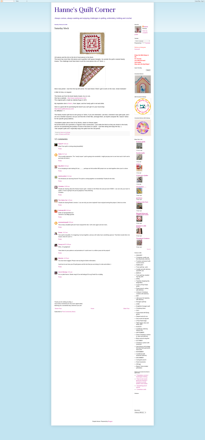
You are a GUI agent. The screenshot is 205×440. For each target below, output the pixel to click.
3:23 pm (66, 166)
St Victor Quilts (140, 141)
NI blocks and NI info (64, 134)
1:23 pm (70, 200)
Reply (60, 148)
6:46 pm (68, 210)
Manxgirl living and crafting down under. (142, 214)
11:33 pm (66, 258)
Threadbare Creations (143, 238)
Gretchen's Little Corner (141, 226)
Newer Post (58, 308)
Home (92, 308)
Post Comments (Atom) (68, 311)
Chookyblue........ (141, 186)
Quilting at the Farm (142, 202)
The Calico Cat (62, 200)
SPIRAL (138, 164)
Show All (149, 249)
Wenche (60, 258)
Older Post (126, 308)
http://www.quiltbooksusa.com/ (64, 109)
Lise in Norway (62, 272)
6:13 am (65, 232)
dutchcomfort (62, 176)
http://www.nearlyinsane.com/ (77, 98)
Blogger (110, 421)
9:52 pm (71, 222)
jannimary (139, 198)
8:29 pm (68, 244)
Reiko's (70, 103)
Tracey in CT (62, 244)
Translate (147, 43)
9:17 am (64, 154)
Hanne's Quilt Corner (84, 9)
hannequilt (137, 49)
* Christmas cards (141, 389)
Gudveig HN (62, 210)
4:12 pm (69, 176)
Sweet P (60, 143)
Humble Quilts (140, 153)
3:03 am (66, 143)
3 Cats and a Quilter (142, 175)
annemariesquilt (63, 222)
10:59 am (67, 186)
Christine (61, 186)
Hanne (146, 26)
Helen (60, 154)
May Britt (61, 166)
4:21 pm (70, 272)
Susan (60, 232)
